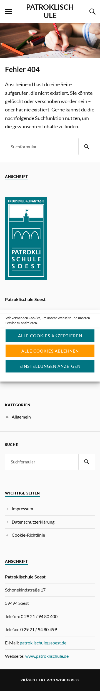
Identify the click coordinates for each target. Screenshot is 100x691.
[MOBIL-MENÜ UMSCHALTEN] (8, 11)
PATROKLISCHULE (50, 11)
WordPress (67, 680)
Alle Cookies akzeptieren (50, 335)
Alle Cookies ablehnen (50, 350)
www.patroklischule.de (47, 656)
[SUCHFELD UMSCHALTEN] (91, 11)
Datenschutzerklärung (33, 521)
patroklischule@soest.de (43, 642)
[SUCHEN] (86, 146)
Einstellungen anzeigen (50, 366)
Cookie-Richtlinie (28, 534)
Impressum (22, 508)
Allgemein (21, 416)
